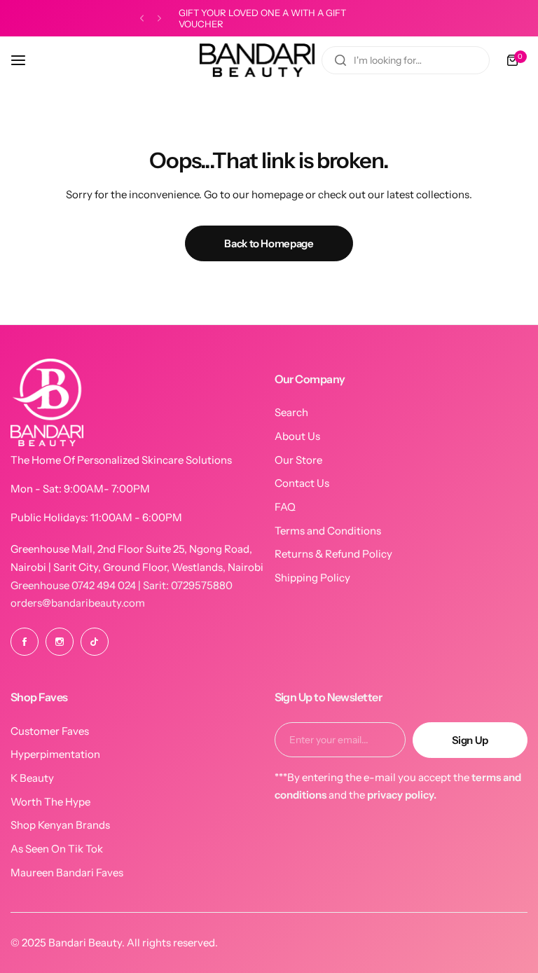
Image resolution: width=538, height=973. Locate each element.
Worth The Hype (50, 801)
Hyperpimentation (55, 754)
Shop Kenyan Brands (60, 824)
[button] (142, 18)
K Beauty (32, 778)
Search (291, 412)
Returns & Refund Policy (333, 553)
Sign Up (470, 740)
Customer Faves (50, 731)
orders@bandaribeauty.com (78, 602)
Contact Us (302, 483)
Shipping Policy (312, 577)
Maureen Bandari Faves (67, 872)
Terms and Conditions (328, 530)
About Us (297, 436)
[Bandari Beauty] (257, 60)
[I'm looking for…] (340, 60)
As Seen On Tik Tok (57, 848)
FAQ (285, 506)
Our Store (298, 460)
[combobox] (406, 60)
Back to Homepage (268, 243)
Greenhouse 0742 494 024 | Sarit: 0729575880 (122, 585)
